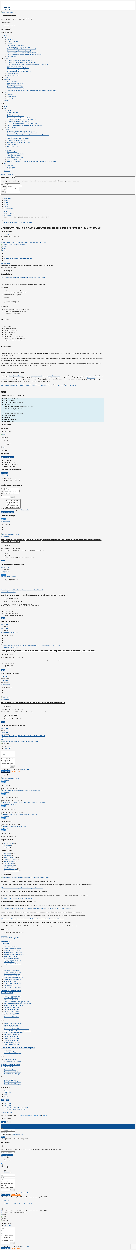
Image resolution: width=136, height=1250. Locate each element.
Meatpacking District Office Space (14, 954)
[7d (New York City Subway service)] (57, 385)
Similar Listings (8, 208)
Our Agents (7, 7)
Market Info (7, 79)
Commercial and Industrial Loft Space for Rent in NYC (18, 902)
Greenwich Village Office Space (13, 952)
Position (4, 188)
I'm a (2, 495)
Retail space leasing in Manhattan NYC (18, 47)
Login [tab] (5, 1125)
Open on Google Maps (7, 457)
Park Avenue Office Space (11, 1007)
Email (3, 190)
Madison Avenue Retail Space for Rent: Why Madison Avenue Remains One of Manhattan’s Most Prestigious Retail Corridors (42, 912)
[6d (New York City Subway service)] (40, 385)
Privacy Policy (23, 1115)
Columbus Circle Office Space (12, 1000)
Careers (9, 43)
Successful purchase (13, 75)
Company (4, 186)
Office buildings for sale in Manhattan (18, 68)
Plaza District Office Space (11, 1011)
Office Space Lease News (14, 85)
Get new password (6, 1155)
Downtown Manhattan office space (18, 1047)
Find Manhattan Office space (15, 45)
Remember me (6, 1134)
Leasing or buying (12, 73)
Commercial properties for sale (16, 70)
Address (6, 204)
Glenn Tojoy (4, 676)
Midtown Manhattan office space (11, 991)
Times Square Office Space (11, 1017)
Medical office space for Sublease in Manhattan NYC (22, 53)
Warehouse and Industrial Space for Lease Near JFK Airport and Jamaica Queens (28, 881)
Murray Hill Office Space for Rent (13, 1005)
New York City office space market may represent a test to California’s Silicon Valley (31, 91)
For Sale (6, 847)
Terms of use (32, 1115)
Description (7, 199)
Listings (6, 3)
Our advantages (11, 56)
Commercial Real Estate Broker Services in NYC (21, 60)
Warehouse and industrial (11, 871)
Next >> (3, 740)
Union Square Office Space (11, 958)
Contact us (4, 936)
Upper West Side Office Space (12, 1074)
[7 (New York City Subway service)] (49, 385)
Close (8, 1122)
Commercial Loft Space (10, 869)
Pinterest (21, 222)
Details (6, 200)
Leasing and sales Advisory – (15, 66)
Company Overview (12, 41)
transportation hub (36, 376)
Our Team (10, 39)
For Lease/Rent (5, 234)
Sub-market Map (12, 81)
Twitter (17, 222)
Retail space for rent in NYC (15, 87)
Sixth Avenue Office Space (11, 1013)
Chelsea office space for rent (12, 949)
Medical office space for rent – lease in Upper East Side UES (24, 55)
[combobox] (12, 497)
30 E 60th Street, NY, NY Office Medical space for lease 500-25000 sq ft (34, 595)
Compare (3, 1122)
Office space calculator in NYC (15, 83)
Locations (10, 94)
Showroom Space (9, 863)
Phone (3, 192)
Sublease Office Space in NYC (15, 89)
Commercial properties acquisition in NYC (19, 51)
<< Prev (3, 738)
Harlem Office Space (10, 1070)
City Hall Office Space (10, 1051)
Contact (6, 206)
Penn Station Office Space (11, 1009)
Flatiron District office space (12, 950)
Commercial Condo (9, 865)
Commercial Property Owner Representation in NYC (22, 62)
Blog (5, 5)
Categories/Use (11, 96)
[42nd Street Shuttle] (69, 385)
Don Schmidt (4, 624)
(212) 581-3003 (8, 480)
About (5, 37)
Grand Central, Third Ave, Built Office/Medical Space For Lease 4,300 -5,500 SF (23, 278)
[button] (68, 103)
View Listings (4, 473)
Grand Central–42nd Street (9, 385)
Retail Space (7, 855)
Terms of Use (25, 510)
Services (6, 58)
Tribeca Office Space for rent (12, 960)
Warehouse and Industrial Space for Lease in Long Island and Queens (24, 891)
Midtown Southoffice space (6, 942)
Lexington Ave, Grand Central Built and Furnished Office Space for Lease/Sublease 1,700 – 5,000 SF (48, 650)
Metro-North (52, 376)
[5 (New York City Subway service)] (26, 385)
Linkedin (26, 222)
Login (3, 1137)
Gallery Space (8, 867)
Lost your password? (17, 1134)
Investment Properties (10, 859)
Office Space (7, 215)
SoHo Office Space (9, 962)
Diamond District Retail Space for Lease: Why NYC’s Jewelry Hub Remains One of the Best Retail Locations (36, 922)
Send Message (5, 771)
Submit (2, 193)
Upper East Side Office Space (12, 1072)
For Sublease (14, 632)
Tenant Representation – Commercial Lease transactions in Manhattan (28, 64)
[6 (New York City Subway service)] (32, 385)
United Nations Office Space (12, 1015)
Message (3, 508)
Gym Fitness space (9, 861)
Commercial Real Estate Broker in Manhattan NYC (21, 49)
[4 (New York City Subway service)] (20, 385)
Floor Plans (7, 202)
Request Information (7, 512)
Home (5, 2)
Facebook (12, 222)
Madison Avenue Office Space (12, 996)
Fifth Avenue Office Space (11, 947)
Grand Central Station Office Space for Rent (16, 1002)
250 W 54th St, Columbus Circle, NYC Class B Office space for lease (33, 702)
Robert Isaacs (5, 567)
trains (58, 376)
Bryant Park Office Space (11, 998)
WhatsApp (6, 222)
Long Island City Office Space (12, 964)
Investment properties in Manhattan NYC (19, 72)
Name (3, 184)
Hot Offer (13, 577)
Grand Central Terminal (16, 376)
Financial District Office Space (12, 1053)
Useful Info (10, 98)
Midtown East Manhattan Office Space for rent (17, 1003)
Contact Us (7, 9)
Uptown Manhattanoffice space (10, 1065)
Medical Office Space (10, 213)
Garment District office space (12, 956)
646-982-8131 (16, 480)
